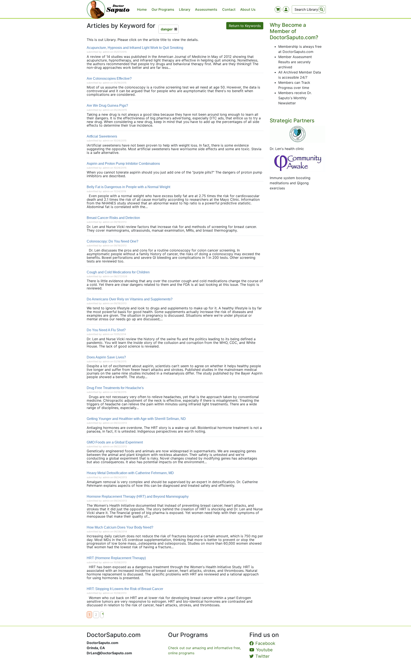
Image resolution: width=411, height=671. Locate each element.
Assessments (206, 9)
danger (167, 29)
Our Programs (163, 9)
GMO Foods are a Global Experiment (115, 442)
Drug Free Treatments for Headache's (115, 388)
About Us (248, 9)
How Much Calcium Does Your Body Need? (120, 527)
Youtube (264, 649)
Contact (228, 9)
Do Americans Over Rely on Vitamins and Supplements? (130, 299)
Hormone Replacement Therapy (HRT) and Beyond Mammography (138, 496)
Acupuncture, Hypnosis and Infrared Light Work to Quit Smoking (135, 47)
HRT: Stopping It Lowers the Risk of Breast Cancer (125, 589)
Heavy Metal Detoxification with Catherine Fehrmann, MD (130, 473)
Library (184, 9)
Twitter (262, 656)
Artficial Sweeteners (102, 136)
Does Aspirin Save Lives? (106, 357)
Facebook (265, 643)
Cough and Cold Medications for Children (118, 272)
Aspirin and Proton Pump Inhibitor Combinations (123, 163)
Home (142, 9)
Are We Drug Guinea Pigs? (107, 105)
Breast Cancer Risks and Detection (113, 218)
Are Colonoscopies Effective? (109, 78)
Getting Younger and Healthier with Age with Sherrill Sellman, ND (136, 419)
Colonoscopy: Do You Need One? (112, 241)
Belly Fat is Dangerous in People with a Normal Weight (128, 187)
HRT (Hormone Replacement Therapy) (116, 558)
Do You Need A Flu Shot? (106, 330)
